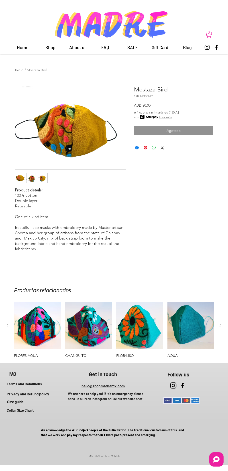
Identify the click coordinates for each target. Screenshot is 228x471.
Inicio (19, 70)
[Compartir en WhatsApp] (154, 147)
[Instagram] (207, 47)
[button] (209, 34)
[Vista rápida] (37, 325)
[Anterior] (7, 325)
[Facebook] (216, 47)
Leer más (165, 117)
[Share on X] (162, 147)
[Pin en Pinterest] (145, 147)
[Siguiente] (220, 325)
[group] (114, 330)
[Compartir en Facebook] (137, 147)
